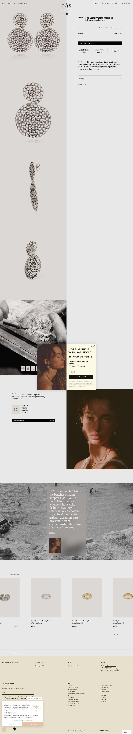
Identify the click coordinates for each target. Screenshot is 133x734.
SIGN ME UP (81, 377)
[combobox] (126, 732)
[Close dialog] (93, 346)
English (125, 732)
